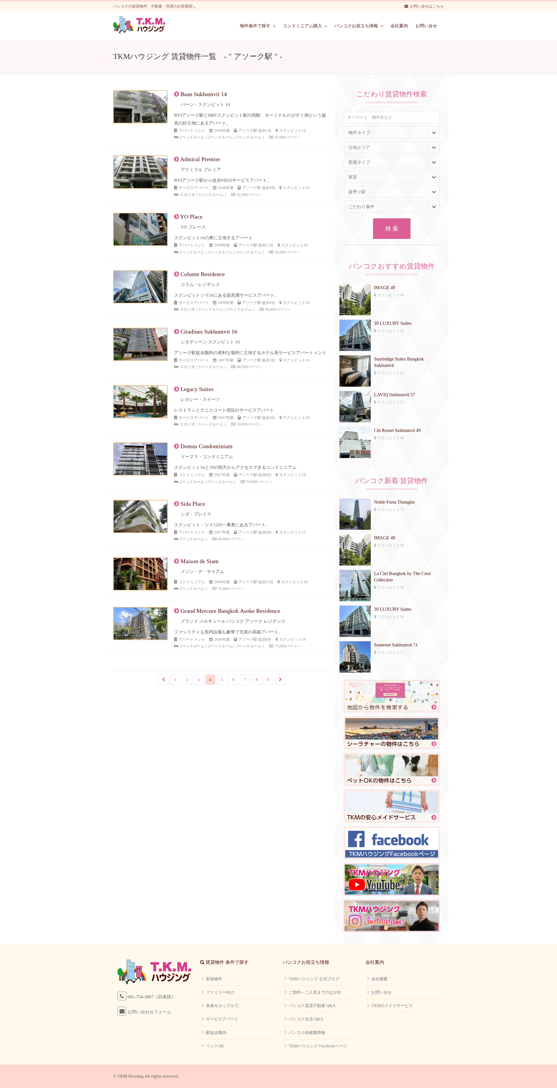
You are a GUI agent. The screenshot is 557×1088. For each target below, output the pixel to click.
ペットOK (215, 1046)
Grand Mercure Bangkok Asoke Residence (230, 611)
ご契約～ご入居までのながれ (315, 992)
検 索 (391, 228)
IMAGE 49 (384, 287)
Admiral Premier (200, 159)
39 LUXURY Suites (392, 323)
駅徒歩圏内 (216, 1033)
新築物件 (214, 979)
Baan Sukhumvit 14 (203, 94)
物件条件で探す (255, 26)
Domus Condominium (206, 446)
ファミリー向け (220, 992)
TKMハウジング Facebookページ (318, 1046)
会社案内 (399, 26)
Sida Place (192, 503)
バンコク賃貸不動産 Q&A (312, 1006)
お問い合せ (426, 26)
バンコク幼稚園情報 (307, 1033)
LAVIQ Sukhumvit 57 (394, 394)
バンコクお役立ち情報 (356, 26)
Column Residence (202, 274)
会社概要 (379, 979)
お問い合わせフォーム (149, 1012)
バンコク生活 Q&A (306, 1019)
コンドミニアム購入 (302, 26)
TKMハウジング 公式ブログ (314, 979)
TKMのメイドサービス (392, 1006)
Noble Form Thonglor (394, 502)
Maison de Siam (199, 561)
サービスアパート (222, 1019)
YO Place (191, 216)
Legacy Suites (197, 389)
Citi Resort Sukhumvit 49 (397, 430)
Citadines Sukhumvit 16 (208, 331)
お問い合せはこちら (427, 6)
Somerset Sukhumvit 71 (396, 644)
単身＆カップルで (222, 1006)
